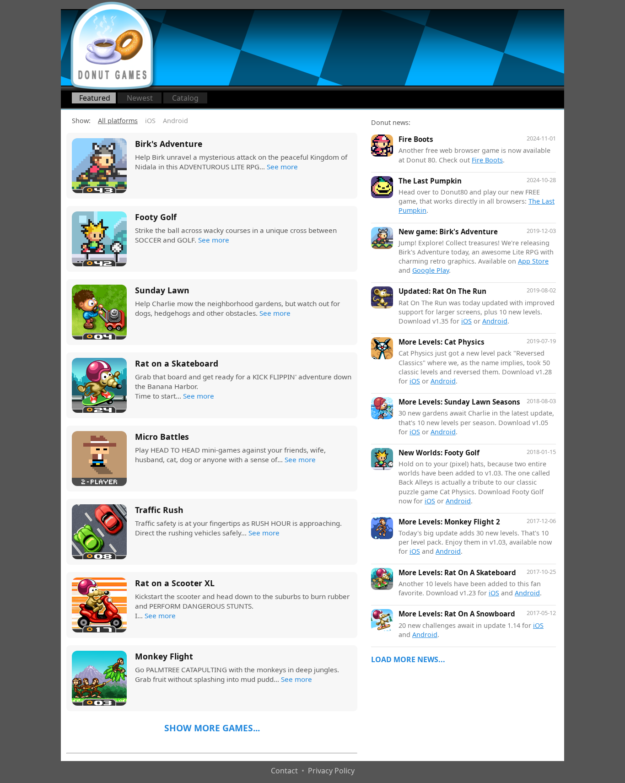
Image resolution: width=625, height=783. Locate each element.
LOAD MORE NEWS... (408, 659)
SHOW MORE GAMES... (212, 728)
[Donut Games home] (111, 45)
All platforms (118, 120)
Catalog (185, 98)
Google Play (430, 270)
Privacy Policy (331, 771)
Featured (94, 98)
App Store (533, 261)
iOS (150, 120)
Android (175, 120)
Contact (284, 771)
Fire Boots (487, 160)
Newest (140, 98)
